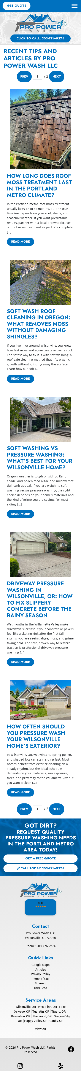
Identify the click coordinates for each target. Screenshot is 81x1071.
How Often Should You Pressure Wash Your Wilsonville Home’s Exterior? (36, 736)
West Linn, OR (47, 1007)
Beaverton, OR (20, 1016)
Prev (24, 76)
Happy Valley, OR (35, 1021)
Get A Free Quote (40, 858)
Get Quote (16, 5)
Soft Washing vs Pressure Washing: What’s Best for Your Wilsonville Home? (39, 457)
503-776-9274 (46, 946)
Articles (40, 969)
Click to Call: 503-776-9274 (40, 38)
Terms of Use (40, 979)
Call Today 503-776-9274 (42, 868)
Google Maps (40, 965)
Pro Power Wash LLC (31, 1047)
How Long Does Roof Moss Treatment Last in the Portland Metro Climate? (39, 185)
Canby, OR (56, 1021)
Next (56, 76)
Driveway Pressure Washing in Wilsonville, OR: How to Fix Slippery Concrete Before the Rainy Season (40, 599)
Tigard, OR (58, 1011)
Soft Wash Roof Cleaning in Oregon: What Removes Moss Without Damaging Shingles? (39, 323)
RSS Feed (40, 988)
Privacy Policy (40, 974)
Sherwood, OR (42, 1016)
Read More (20, 241)
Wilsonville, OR (26, 1007)
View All (40, 1029)
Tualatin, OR (40, 1011)
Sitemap (40, 983)
